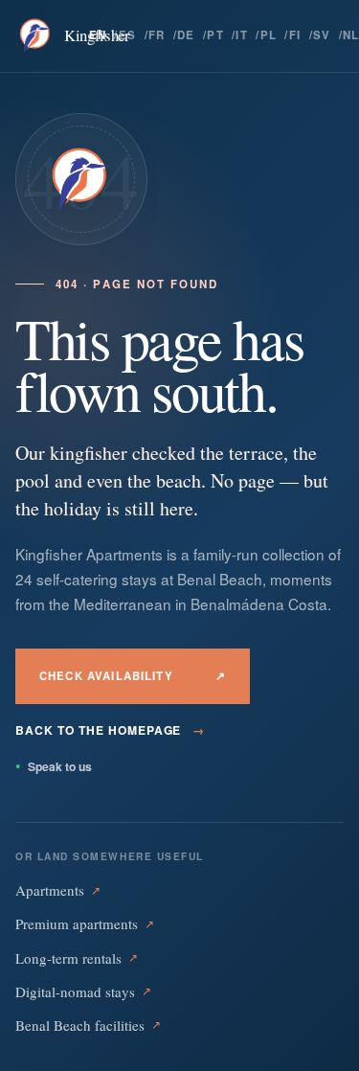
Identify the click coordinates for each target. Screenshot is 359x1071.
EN (98, 35)
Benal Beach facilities (88, 1025)
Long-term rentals (76, 958)
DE (186, 35)
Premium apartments (84, 923)
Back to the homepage (110, 730)
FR (157, 35)
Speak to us (53, 766)
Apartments (58, 890)
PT (215, 35)
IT (242, 35)
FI (295, 35)
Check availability (132, 676)
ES (128, 35)
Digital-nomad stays (83, 991)
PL (269, 35)
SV (322, 35)
